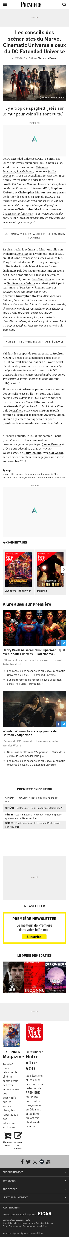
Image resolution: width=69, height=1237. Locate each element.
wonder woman (45, 477)
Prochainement (13, 1172)
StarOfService (47, 1223)
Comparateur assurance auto (16, 1220)
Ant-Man (38, 279)
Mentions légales (11, 1233)
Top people (10, 1189)
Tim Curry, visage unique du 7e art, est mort (31, 799)
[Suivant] (63, 569)
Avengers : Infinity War (18, 590)
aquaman (60, 477)
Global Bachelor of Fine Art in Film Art (21, 1223)
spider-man (43, 473)
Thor (48, 279)
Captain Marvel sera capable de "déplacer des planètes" (34, 235)
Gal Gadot (30, 477)
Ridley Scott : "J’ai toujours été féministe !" (34, 807)
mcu (15, 477)
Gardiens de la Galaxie (21, 283)
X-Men (54, 473)
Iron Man (42, 590)
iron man (7, 477)
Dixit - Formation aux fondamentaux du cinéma (25, 1226)
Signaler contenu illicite (32, 1233)
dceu (21, 477)
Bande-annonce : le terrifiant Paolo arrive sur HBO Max (32, 824)
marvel (5, 473)
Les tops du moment (15, 1197)
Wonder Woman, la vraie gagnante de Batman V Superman (30, 733)
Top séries (9, 1180)
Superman (30, 473)
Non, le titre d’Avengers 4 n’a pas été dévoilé (34, 341)
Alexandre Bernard (48, 58)
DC (12, 473)
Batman (19, 473)
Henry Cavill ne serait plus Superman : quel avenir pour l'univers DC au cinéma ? (34, 652)
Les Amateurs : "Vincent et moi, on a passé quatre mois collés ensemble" (33, 816)
